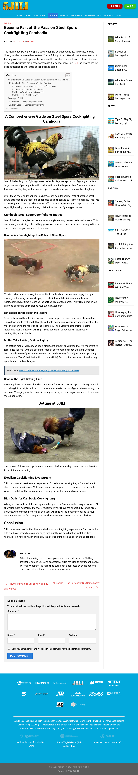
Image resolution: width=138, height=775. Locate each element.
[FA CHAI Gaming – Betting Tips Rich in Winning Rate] (111, 136)
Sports (64, 15)
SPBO (118, 15)
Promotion (77, 15)
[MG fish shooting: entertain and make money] (111, 164)
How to (108, 15)
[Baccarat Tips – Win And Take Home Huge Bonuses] (111, 285)
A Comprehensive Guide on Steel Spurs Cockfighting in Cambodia (39, 79)
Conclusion (13, 108)
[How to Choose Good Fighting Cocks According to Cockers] (111, 218)
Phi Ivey (30, 42)
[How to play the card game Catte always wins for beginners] (111, 314)
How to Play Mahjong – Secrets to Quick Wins (124, 299)
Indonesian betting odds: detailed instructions (122, 53)
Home (19, 15)
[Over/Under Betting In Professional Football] (111, 68)
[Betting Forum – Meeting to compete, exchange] (111, 261)
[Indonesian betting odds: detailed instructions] (111, 53)
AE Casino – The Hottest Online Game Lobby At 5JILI (123, 343)
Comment (13, 611)
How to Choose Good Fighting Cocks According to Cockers (124, 218)
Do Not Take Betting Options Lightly (30, 92)
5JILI (76, 63)
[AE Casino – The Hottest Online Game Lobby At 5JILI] (111, 343)
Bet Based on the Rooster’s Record (30, 89)
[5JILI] (17, 6)
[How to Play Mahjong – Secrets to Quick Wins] (111, 300)
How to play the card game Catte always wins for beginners (124, 314)
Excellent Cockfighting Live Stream (27, 102)
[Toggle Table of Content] (66, 75)
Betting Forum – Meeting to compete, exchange (123, 261)
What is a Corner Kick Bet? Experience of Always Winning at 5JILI (123, 82)
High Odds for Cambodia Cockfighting (29, 105)
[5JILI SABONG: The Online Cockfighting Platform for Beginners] (111, 232)
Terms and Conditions (77, 767)
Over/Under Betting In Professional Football (122, 68)
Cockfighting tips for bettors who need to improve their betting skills (124, 246)
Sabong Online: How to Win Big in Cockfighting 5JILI (124, 203)
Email (41, 635)
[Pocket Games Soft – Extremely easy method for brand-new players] (111, 179)
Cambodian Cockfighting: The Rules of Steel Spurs (36, 86)
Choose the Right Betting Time (28, 95)
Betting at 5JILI (15, 98)
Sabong (53, 15)
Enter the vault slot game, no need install (122, 150)
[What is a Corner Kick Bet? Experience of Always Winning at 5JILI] (111, 82)
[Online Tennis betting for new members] (111, 97)
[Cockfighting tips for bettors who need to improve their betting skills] (111, 246)
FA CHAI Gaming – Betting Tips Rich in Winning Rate (123, 135)
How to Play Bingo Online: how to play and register (124, 328)
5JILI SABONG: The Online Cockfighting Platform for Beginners (123, 232)
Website (73, 635)
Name (11, 635)
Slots (28, 15)
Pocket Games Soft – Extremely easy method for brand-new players (124, 179)
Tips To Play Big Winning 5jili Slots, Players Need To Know (123, 121)
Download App (93, 15)
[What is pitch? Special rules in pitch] (111, 39)
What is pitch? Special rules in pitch (123, 39)
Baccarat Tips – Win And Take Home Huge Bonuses (124, 285)
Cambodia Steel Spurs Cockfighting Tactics (31, 83)
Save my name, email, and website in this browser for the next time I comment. (51, 649)
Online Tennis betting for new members (123, 96)
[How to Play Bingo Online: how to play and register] (111, 328)
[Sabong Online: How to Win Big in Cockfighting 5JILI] (111, 203)
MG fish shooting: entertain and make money (124, 164)
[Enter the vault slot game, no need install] (111, 150)
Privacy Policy (56, 767)
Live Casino (40, 15)
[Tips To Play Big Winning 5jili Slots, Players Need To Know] (111, 121)
